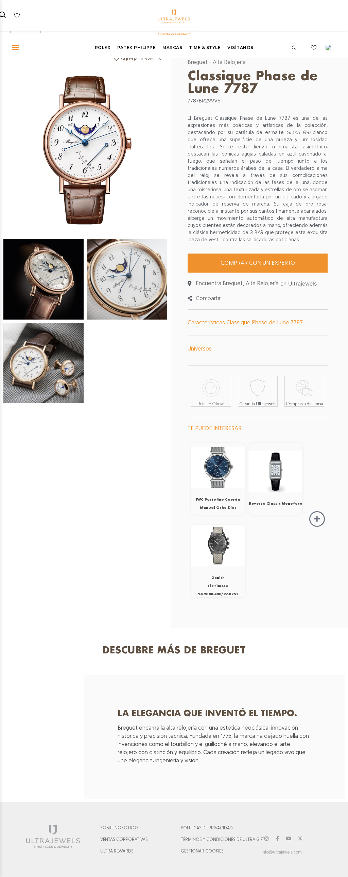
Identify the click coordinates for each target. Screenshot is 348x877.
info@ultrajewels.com (282, 852)
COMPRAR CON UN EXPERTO (258, 263)
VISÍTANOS (240, 47)
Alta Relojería (229, 62)
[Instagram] (266, 838)
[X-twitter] (300, 838)
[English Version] (331, 47)
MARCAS (172, 47)
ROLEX (103, 47)
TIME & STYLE (205, 47)
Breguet (198, 62)
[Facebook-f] (277, 838)
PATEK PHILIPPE (136, 47)
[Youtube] (289, 838)
